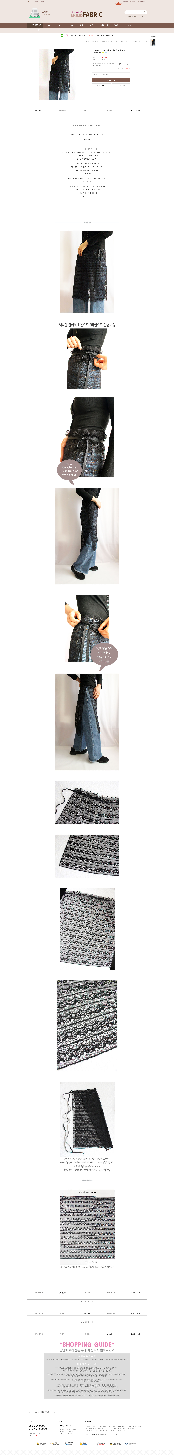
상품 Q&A (87, 110)
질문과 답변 (82, 35)
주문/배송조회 (143, 1)
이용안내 (37, 1412)
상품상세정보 (38, 110)
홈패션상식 (109, 35)
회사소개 (31, 1412)
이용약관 (53, 1412)
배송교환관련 (111, 110)
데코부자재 (92, 25)
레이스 (133, 16)
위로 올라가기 (135, 110)
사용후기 (91, 35)
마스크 (48, 25)
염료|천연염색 (118, 25)
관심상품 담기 (121, 86)
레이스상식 (100, 35)
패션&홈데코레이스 (100, 41)
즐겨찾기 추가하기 (33, 1)
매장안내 (73, 35)
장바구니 (134, 1)
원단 (138, 16)
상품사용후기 (63, 110)
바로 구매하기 (101, 86)
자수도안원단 (143, 16)
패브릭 (81, 25)
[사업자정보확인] (125, 1430)
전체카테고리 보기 (36, 25)
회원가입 (118, 1)
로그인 (112, 1)
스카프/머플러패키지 (112, 41)
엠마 (39, 30)
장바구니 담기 (111, 80)
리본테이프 (69, 25)
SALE (130, 25)
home (87, 41)
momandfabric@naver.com (127, 1428)
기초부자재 (104, 25)
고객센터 (42, 1)
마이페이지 (125, 1)
